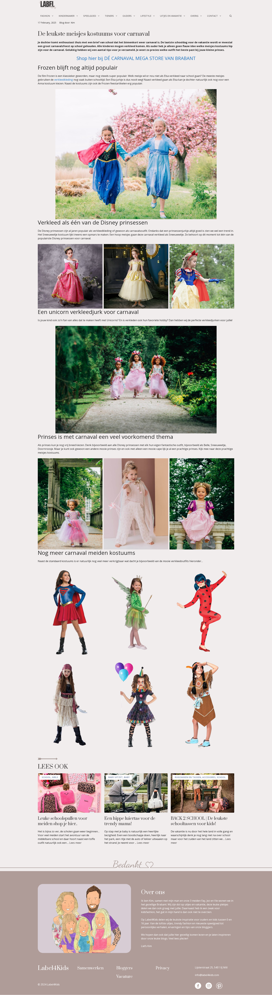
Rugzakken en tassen (188, 777)
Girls (55, 777)
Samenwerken (90, 968)
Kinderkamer (66, 15)
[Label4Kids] (47, 5)
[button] (230, 16)
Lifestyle (145, 15)
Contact (212, 15)
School (46, 777)
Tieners (109, 15)
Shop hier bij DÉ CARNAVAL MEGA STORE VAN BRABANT (136, 58)
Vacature (124, 976)
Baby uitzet (115, 777)
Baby (127, 777)
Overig (194, 15)
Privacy (163, 968)
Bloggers (124, 968)
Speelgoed (89, 15)
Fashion (45, 15)
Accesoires (208, 777)
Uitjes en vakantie (171, 15)
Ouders (127, 15)
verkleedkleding (64, 79)
